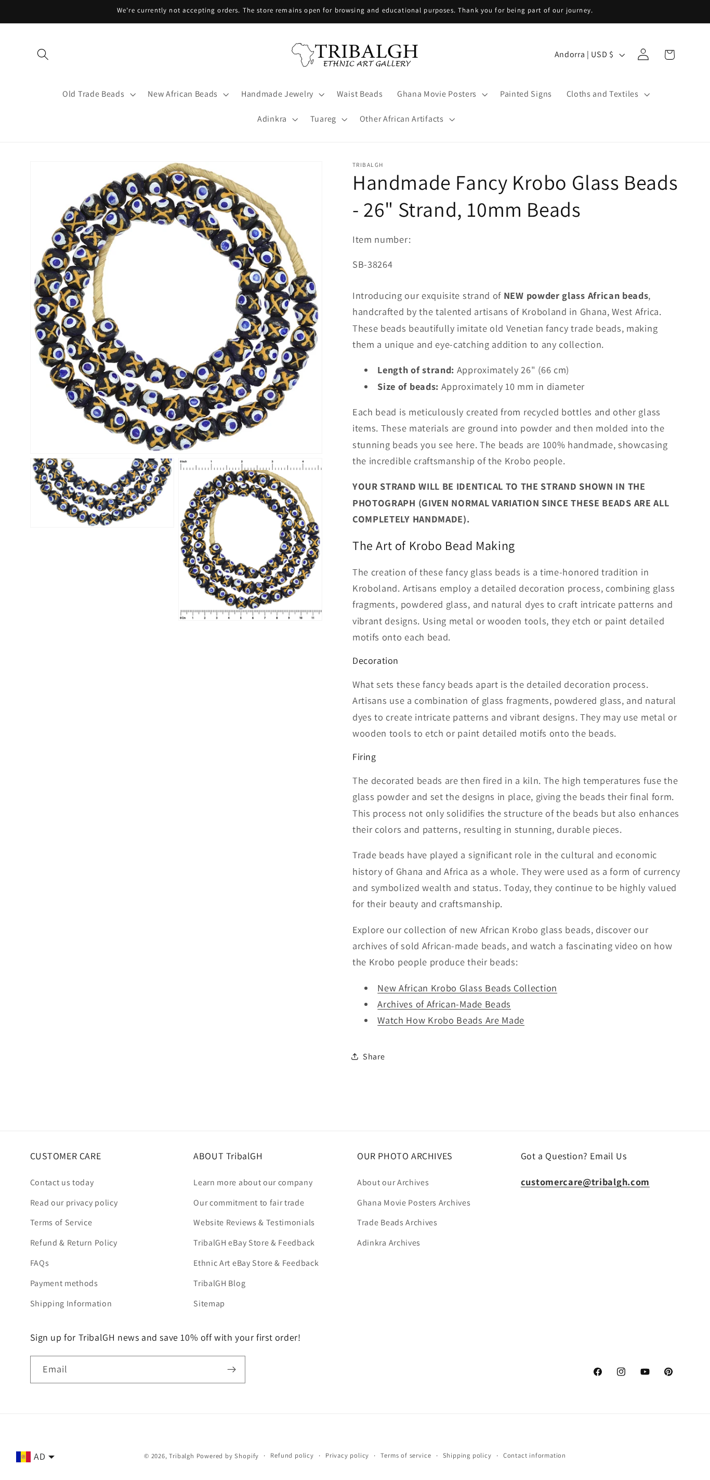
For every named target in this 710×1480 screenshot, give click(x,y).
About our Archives (393, 1182)
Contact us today (62, 1182)
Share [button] (374, 1056)
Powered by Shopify (227, 1455)
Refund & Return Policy (73, 1242)
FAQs (39, 1263)
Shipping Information (71, 1303)
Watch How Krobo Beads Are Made (450, 1020)
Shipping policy (467, 1455)
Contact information (534, 1455)
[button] (43, 55)
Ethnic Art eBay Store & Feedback (256, 1263)
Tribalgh (181, 1455)
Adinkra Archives (388, 1242)
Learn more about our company (252, 1182)
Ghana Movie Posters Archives (413, 1202)
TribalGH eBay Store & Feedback (254, 1242)
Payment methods (64, 1283)
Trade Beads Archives (397, 1222)
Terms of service (405, 1455)
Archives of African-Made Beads (444, 1004)
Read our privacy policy (74, 1202)
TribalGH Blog (219, 1283)
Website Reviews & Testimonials (254, 1222)
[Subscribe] (231, 1370)
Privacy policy (347, 1455)
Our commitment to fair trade (248, 1202)
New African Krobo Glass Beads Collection (467, 987)
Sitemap (209, 1303)
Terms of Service (61, 1222)
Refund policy (291, 1455)
